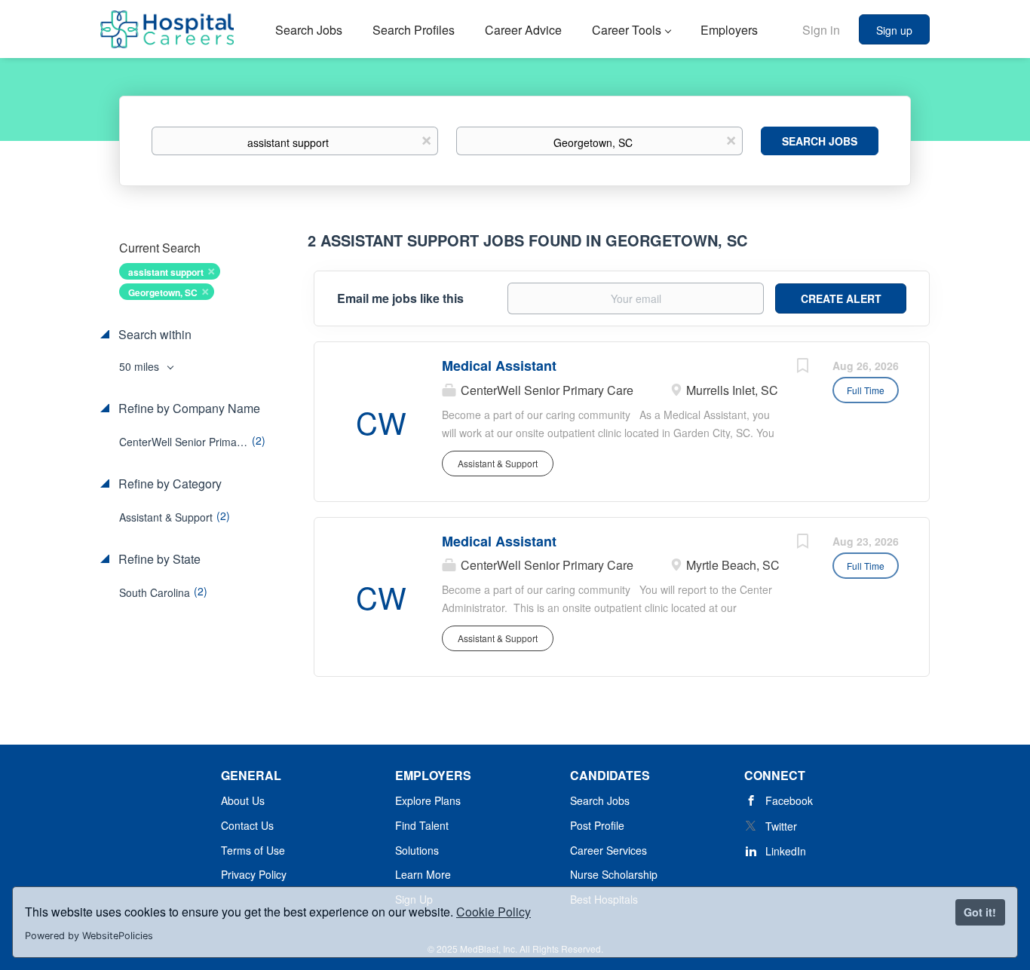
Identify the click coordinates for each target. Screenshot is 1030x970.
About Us (243, 800)
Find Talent (422, 825)
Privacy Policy (254, 874)
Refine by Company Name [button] (187, 408)
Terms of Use (253, 850)
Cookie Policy (493, 911)
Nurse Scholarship (614, 874)
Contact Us (247, 825)
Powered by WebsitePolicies (89, 935)
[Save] (802, 367)
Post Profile (597, 825)
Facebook (789, 800)
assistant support (166, 272)
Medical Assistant (499, 365)
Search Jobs (819, 140)
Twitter (781, 826)
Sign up (894, 30)
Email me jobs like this (400, 298)
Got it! (980, 912)
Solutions (417, 850)
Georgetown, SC (163, 292)
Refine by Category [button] (168, 484)
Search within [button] (153, 334)
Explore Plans (428, 800)
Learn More (423, 874)
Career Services (608, 850)
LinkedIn (785, 850)
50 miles (140, 366)
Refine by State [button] (158, 559)
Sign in (821, 29)
